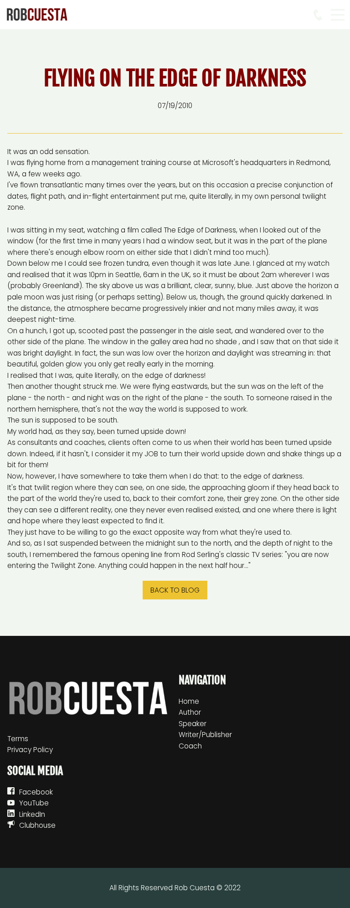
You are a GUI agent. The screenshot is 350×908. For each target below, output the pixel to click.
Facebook (36, 792)
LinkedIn (32, 814)
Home (189, 701)
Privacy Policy (30, 749)
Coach (190, 746)
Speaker (192, 723)
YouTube (34, 803)
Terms (17, 738)
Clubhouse (37, 825)
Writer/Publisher (205, 734)
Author (190, 712)
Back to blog (175, 590)
